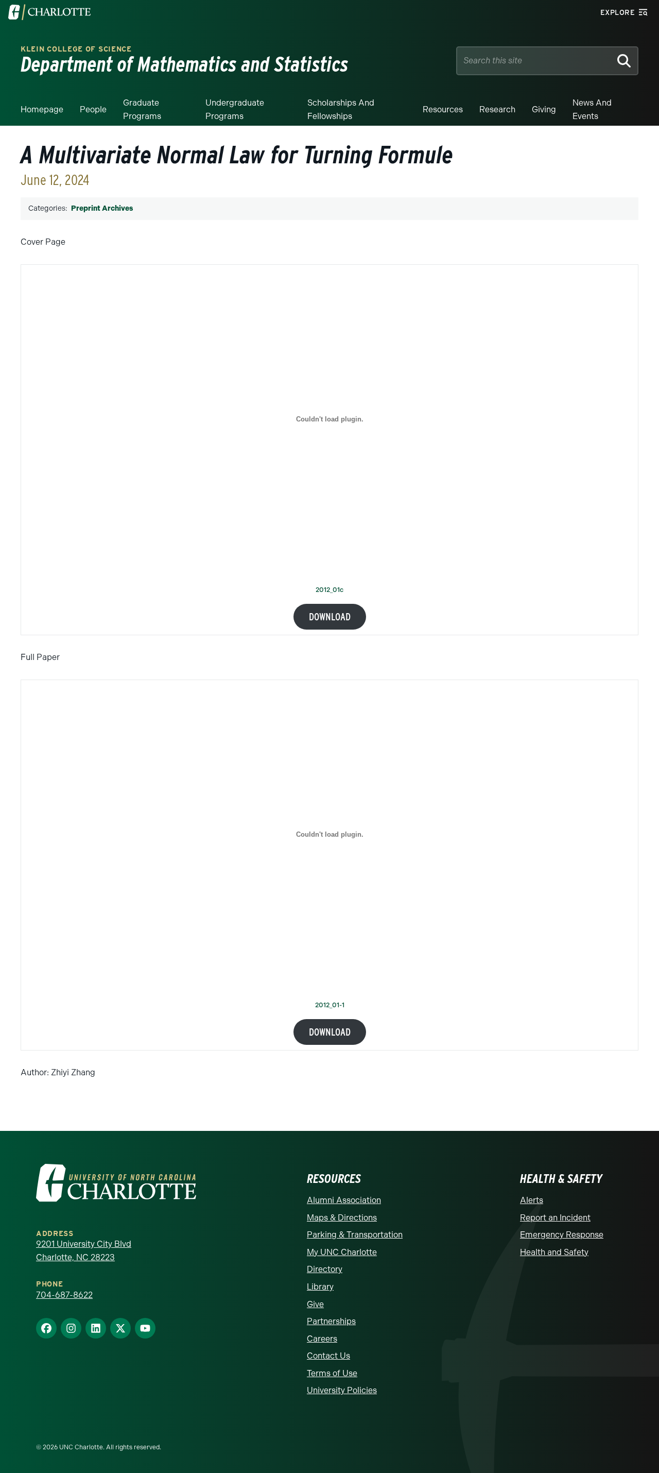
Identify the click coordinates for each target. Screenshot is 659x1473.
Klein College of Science (76, 49)
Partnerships (331, 1321)
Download (330, 617)
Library (320, 1287)
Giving (544, 109)
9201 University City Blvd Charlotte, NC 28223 (83, 1250)
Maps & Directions (342, 1218)
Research (497, 109)
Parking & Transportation (355, 1235)
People (93, 109)
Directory (324, 1269)
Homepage (42, 109)
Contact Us (328, 1356)
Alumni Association (344, 1200)
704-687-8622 (64, 1295)
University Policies (342, 1390)
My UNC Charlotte (342, 1252)
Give (315, 1304)
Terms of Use (332, 1373)
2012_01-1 (329, 1005)
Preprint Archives (102, 208)
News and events (592, 109)
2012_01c (329, 590)
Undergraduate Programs (234, 109)
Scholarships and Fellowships (340, 109)
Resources (443, 109)
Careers (322, 1339)
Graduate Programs (142, 109)
